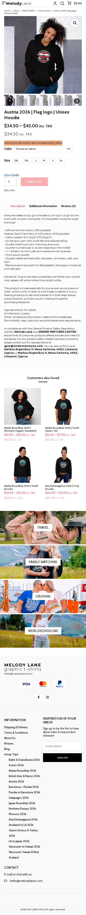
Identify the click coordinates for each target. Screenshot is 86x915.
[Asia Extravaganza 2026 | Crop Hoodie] (63, 464)
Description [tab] (18, 206)
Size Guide (11, 175)
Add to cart (34, 181)
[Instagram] (47, 697)
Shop (16, 11)
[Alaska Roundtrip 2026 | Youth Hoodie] (22, 464)
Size (7, 160)
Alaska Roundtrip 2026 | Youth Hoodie (21, 487)
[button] (62, 3)
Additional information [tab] (43, 206)
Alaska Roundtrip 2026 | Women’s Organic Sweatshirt (20, 429)
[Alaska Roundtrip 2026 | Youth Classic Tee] (63, 406)
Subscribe (62, 757)
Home (7, 11)
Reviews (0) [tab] (68, 206)
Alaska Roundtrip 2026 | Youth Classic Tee (62, 429)
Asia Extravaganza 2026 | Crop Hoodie (62, 487)
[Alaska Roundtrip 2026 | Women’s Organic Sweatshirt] (22, 406)
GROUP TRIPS (28, 11)
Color (8, 149)
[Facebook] (38, 697)
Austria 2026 (44, 11)
